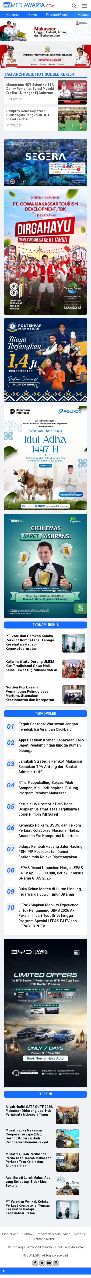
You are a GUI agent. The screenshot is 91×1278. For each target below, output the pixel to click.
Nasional (13, 15)
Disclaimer (10, 1234)
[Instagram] (56, 1263)
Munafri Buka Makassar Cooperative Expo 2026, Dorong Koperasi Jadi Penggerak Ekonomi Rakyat (27, 1136)
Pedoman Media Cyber (53, 1234)
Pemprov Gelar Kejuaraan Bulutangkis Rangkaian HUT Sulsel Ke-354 (28, 115)
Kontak (27, 1234)
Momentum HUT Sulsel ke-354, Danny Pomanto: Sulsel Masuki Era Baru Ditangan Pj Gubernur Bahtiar (30, 89)
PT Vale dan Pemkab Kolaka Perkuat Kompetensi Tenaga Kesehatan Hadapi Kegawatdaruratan (28, 1207)
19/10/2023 (14, 99)
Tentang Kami (44, 1239)
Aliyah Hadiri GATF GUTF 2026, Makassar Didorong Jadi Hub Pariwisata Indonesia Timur (29, 1111)
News (32, 15)
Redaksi (80, 1234)
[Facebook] (35, 1263)
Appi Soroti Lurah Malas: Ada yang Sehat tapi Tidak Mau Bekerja (28, 1181)
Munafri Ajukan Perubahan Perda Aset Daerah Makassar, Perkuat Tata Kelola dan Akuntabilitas (29, 1160)
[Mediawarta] (29, 6)
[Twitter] (42, 1263)
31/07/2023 (14, 125)
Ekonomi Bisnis (57, 15)
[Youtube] (49, 1263)
